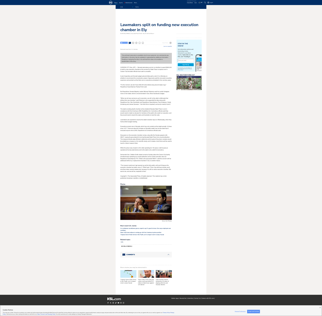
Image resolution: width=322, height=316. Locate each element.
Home (137, 7)
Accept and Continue (253, 311)
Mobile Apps (175, 298)
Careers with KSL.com (208, 298)
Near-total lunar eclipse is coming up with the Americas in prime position (140, 232)
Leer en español (168, 46)
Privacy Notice (180, 69)
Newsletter (183, 298)
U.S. (122, 242)
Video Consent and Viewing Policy (46, 314)
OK (320, 307)
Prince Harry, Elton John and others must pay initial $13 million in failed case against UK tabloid (146, 282)
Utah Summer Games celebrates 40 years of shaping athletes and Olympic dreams (162, 282)
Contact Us (197, 298)
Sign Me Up (185, 64)
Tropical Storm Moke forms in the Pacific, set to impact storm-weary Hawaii (142, 235)
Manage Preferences (240, 311)
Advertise (190, 298)
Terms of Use (187, 68)
